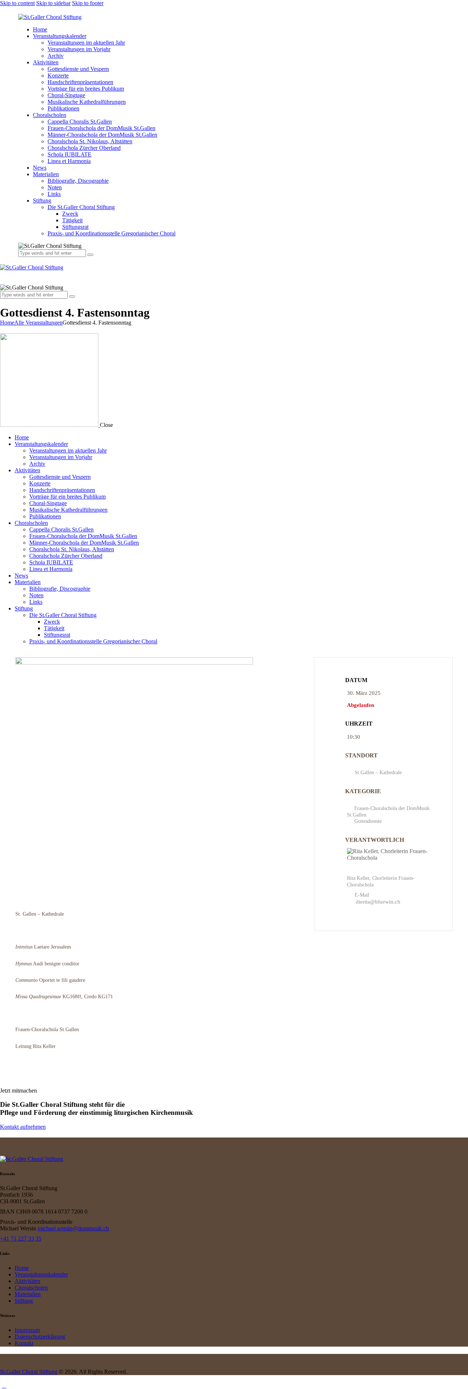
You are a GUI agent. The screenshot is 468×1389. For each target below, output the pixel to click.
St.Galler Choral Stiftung (28, 1372)
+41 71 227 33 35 (20, 1238)
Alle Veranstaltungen (38, 322)
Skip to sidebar (53, 3)
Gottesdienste (368, 821)
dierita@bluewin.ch (378, 902)
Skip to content (17, 3)
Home (7, 322)
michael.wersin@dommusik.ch (73, 1228)
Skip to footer (87, 3)
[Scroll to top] (4, 1385)
